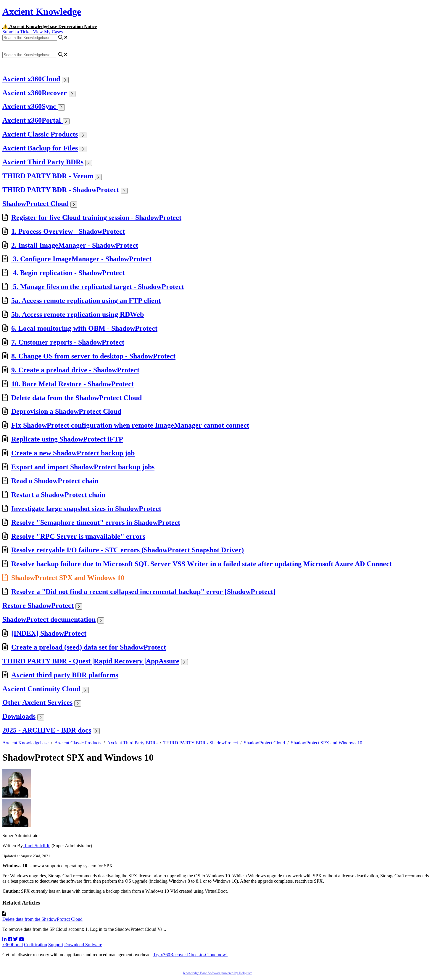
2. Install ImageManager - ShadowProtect (74, 245)
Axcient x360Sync (30, 106)
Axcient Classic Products (40, 134)
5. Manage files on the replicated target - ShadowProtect (97, 286)
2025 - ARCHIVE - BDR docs (46, 730)
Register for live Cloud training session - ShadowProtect (96, 217)
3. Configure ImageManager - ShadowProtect (81, 259)
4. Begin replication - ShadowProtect (68, 273)
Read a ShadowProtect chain (55, 481)
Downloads (19, 716)
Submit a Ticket (17, 31)
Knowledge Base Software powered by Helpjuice (217, 973)
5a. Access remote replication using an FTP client (86, 300)
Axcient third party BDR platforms (64, 675)
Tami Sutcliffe (36, 845)
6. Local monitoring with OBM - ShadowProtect (84, 328)
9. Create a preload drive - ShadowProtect (75, 370)
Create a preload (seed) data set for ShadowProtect (88, 647)
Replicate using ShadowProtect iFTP (67, 439)
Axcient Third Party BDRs (42, 162)
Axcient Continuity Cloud (41, 689)
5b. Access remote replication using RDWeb (77, 314)
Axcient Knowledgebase (25, 742)
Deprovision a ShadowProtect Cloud (66, 411)
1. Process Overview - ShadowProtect (68, 231)
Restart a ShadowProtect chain (58, 495)
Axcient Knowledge (41, 11)
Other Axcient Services (37, 702)
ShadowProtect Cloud (35, 203)
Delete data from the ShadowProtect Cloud (76, 398)
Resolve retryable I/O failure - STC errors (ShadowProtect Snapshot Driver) (127, 550)
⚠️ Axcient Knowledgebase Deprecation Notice (49, 26)
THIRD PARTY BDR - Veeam (47, 176)
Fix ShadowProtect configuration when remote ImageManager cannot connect (130, 425)
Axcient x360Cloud (31, 79)
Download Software (83, 944)
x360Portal (12, 944)
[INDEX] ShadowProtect (48, 633)
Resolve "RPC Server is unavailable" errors (78, 536)
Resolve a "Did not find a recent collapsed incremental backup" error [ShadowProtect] (143, 591)
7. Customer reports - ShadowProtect (67, 342)
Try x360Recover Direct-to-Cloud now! (190, 954)
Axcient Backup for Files (40, 148)
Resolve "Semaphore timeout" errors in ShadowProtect (95, 522)
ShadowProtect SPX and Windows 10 (67, 578)
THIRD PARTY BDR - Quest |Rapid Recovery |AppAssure (90, 661)
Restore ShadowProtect (38, 605)
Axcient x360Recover (34, 93)
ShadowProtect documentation (49, 619)
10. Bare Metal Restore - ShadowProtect (72, 384)
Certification (35, 944)
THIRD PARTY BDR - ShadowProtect (60, 190)
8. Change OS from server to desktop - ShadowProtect (93, 356)
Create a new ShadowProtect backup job (73, 453)
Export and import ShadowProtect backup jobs (82, 467)
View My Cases (48, 31)
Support (55, 944)
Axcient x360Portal (32, 120)
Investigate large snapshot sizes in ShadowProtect (86, 508)
